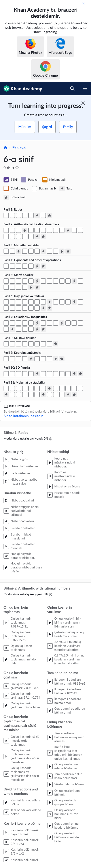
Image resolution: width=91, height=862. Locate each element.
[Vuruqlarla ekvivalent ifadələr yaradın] (24, 308)
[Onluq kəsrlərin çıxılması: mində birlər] (12, 230)
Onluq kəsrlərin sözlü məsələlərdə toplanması (25, 740)
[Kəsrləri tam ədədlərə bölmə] (31, 230)
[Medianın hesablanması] (55, 388)
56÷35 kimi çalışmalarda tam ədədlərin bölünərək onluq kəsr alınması (68, 752)
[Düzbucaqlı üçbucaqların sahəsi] (24, 343)
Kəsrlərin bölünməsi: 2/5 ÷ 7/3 (25, 842)
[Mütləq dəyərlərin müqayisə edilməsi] (18, 287)
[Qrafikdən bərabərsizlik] (74, 323)
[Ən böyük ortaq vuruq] (6, 308)
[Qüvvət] (24, 266)
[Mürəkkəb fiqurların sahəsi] (49, 343)
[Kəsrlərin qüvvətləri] (31, 266)
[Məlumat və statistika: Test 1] (49, 388)
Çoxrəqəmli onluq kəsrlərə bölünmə (66, 825)
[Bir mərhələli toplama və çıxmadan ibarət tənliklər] (12, 323)
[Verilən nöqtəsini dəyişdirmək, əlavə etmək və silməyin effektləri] (80, 388)
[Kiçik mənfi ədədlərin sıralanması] (61, 281)
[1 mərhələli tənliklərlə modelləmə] (55, 323)
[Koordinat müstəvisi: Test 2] (55, 358)
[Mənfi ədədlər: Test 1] (37, 281)
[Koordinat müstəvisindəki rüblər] (12, 358)
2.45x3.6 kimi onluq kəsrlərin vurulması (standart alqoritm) (67, 645)
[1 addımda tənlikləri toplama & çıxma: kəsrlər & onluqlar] (18, 323)
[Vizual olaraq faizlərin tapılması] (37, 251)
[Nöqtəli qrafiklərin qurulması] (18, 388)
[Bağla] (83, 3)
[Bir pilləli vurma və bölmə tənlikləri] (24, 323)
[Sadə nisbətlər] (6, 215)
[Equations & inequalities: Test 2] (61, 323)
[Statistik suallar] (6, 388)
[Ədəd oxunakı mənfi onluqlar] (24, 281)
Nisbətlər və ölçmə (67, 486)
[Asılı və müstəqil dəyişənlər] (18, 329)
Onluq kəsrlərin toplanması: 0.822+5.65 (21, 636)
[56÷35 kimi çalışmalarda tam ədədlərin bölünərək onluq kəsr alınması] (18, 236)
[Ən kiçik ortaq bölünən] (80, 302)
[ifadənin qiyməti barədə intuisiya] (37, 302)
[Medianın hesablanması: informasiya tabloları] (68, 388)
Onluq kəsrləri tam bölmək (67, 792)
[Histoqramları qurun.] (37, 388)
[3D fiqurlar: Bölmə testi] (80, 373)
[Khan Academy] (21, 88)
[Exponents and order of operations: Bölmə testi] (43, 266)
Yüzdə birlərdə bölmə (69, 784)
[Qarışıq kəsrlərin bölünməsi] (49, 230)
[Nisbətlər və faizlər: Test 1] (18, 251)
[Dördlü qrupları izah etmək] (31, 394)
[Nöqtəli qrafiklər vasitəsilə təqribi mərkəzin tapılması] (31, 388)
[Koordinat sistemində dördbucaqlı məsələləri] (49, 358)
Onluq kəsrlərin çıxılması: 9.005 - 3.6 (24, 686)
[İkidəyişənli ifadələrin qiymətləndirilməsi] (24, 302)
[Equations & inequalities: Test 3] (12, 329)
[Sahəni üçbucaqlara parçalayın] (43, 343)
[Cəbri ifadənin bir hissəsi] (6, 302)
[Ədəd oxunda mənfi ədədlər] (6, 281)
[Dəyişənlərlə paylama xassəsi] (18, 308)
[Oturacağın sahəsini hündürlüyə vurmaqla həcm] (18, 373)
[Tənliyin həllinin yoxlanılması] (6, 323)
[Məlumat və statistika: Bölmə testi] (74, 394)
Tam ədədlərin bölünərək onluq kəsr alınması (68, 737)
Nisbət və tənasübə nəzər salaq (24, 481)
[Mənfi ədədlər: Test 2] (74, 281)
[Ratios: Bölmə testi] (49, 215)
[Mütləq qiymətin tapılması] (6, 287)
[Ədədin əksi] (18, 281)
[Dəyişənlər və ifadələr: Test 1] (49, 302)
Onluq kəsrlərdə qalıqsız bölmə (65, 802)
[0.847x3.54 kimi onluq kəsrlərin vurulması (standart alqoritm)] (80, 230)
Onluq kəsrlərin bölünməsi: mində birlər (66, 837)
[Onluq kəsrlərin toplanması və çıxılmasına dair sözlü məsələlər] (18, 230)
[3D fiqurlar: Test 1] (37, 373)
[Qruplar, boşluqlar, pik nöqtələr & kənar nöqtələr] (61, 394)
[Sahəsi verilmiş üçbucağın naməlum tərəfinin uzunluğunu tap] (37, 343)
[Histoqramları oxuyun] (43, 388)
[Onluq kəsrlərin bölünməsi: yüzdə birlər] (24, 236)
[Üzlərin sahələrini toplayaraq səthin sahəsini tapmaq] (55, 373)
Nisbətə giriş (19, 459)
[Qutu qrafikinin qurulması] (24, 394)
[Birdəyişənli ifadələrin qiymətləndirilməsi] (12, 302)
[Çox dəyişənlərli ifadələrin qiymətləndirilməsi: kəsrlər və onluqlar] (31, 302)
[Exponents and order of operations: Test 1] (37, 266)
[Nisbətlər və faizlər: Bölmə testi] (68, 251)
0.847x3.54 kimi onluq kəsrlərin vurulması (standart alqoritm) (69, 659)
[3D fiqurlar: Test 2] (74, 373)
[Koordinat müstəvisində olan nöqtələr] (6, 358)
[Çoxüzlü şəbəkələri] (43, 373)
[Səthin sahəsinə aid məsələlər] (68, 373)
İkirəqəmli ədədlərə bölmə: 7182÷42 (67, 691)
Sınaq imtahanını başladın (23, 416)
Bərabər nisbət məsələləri (21, 536)
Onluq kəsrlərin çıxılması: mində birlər (25, 705)
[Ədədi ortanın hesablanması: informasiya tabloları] (61, 388)
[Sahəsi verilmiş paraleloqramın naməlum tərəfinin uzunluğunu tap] (12, 343)
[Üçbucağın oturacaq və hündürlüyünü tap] (18, 343)
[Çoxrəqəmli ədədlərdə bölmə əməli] (12, 236)
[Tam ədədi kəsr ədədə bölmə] (37, 230)
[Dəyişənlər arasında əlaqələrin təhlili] (31, 329)
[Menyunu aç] (84, 88)
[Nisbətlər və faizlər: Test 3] (61, 251)
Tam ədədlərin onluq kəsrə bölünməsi (68, 776)
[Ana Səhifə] (5, 148)
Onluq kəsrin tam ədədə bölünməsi (66, 766)
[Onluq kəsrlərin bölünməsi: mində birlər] (31, 236)
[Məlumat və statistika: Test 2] (6, 394)
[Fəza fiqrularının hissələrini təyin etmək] (6, 373)
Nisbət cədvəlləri (22, 500)
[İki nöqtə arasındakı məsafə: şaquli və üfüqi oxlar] (18, 358)
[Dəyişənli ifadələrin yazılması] (55, 302)
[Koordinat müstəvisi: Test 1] (31, 358)
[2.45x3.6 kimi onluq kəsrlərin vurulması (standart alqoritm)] (74, 230)
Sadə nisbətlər (20, 473)
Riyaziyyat (19, 147)
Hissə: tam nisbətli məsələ (67, 494)
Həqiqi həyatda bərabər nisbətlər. (23, 555)
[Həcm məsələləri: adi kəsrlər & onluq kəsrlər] (31, 373)
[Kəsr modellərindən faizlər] (31, 251)
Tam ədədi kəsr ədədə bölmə (26, 812)
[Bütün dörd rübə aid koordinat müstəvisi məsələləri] (24, 358)
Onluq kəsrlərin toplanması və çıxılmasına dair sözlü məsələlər (25, 756)
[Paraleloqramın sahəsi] (6, 343)
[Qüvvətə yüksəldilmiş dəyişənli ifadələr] (18, 302)
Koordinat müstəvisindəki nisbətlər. (64, 462)
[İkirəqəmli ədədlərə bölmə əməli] (6, 236)
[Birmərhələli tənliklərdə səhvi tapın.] (43, 323)
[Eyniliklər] (37, 308)
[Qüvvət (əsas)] (6, 266)
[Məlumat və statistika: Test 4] (68, 394)
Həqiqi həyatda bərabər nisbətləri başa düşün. (26, 567)
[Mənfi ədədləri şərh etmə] (12, 281)
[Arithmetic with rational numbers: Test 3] (37, 236)
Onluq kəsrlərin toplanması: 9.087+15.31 (21, 622)
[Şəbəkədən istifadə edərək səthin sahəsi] (49, 373)
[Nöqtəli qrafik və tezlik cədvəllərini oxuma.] (24, 388)
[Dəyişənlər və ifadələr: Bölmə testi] (49, 308)
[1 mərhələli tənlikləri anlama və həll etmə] (49, 323)
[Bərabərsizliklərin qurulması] (80, 323)
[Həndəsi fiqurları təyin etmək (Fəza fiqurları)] (12, 373)
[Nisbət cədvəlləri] (12, 215)
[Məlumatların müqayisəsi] (49, 394)
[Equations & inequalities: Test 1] (37, 323)
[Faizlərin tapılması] (49, 251)
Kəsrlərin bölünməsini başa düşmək (25, 832)
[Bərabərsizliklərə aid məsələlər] (6, 329)
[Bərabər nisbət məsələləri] (18, 215)
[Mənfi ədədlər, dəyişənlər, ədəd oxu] (43, 281)
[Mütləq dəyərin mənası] (80, 281)
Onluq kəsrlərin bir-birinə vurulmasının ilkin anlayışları (67, 622)
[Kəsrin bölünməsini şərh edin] (55, 230)
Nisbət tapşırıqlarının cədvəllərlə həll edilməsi (25, 510)
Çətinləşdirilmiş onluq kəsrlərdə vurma (69, 634)
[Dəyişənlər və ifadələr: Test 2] (74, 302)
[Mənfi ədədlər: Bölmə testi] (37, 287)
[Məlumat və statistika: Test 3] (43, 394)
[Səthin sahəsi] (61, 373)
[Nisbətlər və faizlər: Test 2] (43, 251)
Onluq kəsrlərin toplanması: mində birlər (23, 659)
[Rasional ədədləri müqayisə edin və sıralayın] (49, 281)
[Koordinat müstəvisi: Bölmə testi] (61, 358)
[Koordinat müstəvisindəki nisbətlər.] (43, 215)
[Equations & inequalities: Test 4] (37, 329)
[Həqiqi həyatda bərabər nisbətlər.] (24, 215)
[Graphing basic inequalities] (68, 323)
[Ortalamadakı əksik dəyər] (74, 388)
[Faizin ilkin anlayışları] (24, 251)
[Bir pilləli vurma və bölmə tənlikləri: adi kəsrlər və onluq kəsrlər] (31, 323)
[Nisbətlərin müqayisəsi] (12, 251)
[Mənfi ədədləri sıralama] (68, 281)
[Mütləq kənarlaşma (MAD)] (37, 394)
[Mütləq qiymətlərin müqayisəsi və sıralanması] (12, 287)
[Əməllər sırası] (12, 266)
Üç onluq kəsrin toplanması (21, 647)
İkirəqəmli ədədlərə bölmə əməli (67, 701)
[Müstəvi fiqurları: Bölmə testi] (55, 343)
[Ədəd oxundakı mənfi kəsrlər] (31, 281)
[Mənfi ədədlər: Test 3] (31, 287)
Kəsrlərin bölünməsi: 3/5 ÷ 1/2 (25, 851)
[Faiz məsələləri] (55, 251)
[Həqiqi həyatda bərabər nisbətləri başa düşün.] (31, 215)
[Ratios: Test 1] (37, 215)
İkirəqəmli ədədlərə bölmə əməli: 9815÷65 (69, 681)
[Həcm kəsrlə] (24, 373)
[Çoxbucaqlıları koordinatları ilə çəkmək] (37, 358)
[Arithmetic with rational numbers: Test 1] (24, 230)
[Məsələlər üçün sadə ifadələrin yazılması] (68, 302)
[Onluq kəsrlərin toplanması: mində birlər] (6, 230)
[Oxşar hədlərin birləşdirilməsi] (31, 308)
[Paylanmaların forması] (55, 394)
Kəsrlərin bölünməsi (24, 860)
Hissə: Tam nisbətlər (24, 466)
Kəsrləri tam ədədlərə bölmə (25, 802)
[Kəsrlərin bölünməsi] (43, 230)
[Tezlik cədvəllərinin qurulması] (12, 388)
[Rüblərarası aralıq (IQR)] (12, 394)
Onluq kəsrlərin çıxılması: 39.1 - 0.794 (25, 695)
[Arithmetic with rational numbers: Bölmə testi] (43, 236)
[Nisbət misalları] (6, 251)
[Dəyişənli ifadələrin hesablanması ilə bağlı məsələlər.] (43, 302)
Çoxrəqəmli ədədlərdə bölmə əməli (69, 710)
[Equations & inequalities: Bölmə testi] (43, 329)
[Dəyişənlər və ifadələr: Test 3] (43, 308)
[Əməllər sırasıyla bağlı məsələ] (18, 266)
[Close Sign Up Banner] (83, 103)
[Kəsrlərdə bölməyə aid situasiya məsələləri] (61, 230)
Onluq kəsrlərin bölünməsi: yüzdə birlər (66, 814)
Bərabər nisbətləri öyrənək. (23, 546)
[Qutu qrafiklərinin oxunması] (18, 394)
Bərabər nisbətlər (22, 528)
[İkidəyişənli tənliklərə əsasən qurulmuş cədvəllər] (24, 329)
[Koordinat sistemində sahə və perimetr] (43, 358)
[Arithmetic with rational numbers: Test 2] (68, 230)
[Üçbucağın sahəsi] (31, 343)
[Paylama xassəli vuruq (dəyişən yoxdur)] (12, 308)
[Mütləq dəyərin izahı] (24, 287)
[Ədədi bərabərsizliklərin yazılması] (55, 281)
